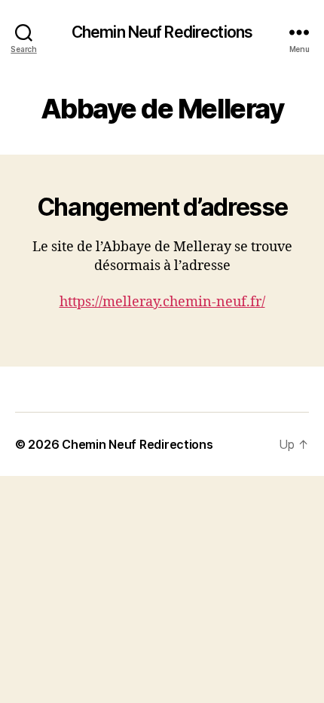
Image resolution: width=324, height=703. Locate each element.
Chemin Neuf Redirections (162, 32)
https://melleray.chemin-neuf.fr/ (162, 302)
